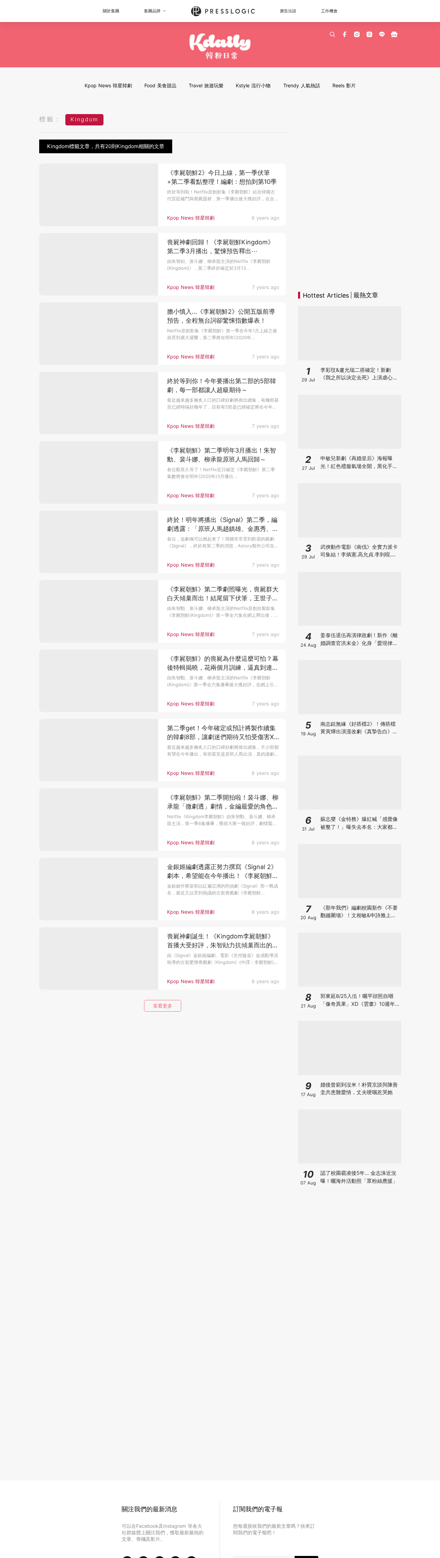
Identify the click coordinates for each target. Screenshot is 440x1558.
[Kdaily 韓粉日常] (220, 46)
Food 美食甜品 (160, 85)
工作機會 (329, 10)
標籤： (50, 119)
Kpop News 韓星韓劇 (108, 85)
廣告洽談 (288, 10)
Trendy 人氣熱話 (301, 85)
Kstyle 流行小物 (253, 85)
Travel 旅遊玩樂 (206, 85)
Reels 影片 (344, 85)
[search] (332, 34)
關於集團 (111, 10)
